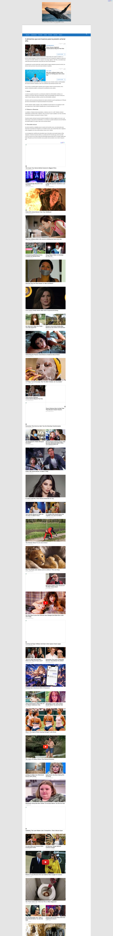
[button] (86, 34)
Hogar (45, 34)
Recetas (55, 34)
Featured (40, 34)
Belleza (27, 34)
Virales (60, 34)
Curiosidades (34, 34)
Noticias (50, 34)
